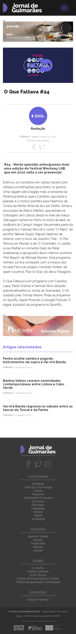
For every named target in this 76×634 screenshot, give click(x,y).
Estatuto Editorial (38, 571)
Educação (38, 504)
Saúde (38, 515)
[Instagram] (47, 464)
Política (38, 511)
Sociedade (38, 519)
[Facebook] (34, 147)
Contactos (38, 568)
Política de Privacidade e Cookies (38, 578)
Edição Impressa (38, 599)
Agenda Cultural (38, 536)
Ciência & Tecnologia (38, 487)
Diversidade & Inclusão (38, 497)
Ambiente (38, 483)
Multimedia (38, 543)
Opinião (38, 550)
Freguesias (38, 508)
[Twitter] (42, 147)
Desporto (38, 494)
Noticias (38, 547)
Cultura (38, 490)
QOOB (27, 616)
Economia (38, 501)
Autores (38, 539)
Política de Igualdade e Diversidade (38, 582)
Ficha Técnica (38, 575)
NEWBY (56, 616)
